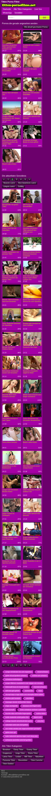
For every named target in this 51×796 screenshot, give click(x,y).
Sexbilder (18, 13)
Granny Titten (32, 750)
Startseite (7, 9)
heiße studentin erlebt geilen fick (17, 717)
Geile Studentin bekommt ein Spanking (11, 324)
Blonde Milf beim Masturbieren (29, 609)
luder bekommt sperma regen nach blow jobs (21, 736)
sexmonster (29, 691)
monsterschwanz (40, 687)
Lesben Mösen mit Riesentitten (8, 70)
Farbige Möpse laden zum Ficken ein (10, 538)
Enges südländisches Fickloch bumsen (30, 538)
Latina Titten (7, 757)
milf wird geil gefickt (12, 691)
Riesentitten (22, 760)
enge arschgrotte (11, 706)
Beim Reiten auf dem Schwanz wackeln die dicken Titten (10, 142)
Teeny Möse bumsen (9, 442)
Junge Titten (20, 753)
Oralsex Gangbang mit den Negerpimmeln (10, 609)
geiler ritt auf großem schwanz (16, 676)
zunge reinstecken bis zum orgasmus (18, 672)
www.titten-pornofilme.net (12, 777)
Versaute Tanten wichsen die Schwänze (32, 586)
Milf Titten (28, 757)
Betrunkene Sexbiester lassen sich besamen (10, 372)
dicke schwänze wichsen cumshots (32, 710)
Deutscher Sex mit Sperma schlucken (9, 562)
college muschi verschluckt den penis (18, 721)
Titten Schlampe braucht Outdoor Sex (31, 491)
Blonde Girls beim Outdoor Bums (8, 348)
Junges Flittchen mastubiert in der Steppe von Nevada (11, 118)
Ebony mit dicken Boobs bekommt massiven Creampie (31, 254)
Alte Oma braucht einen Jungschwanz (31, 467)
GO (44, 17)
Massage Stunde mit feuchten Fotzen (9, 633)
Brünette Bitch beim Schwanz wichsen (9, 395)
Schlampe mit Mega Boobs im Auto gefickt (30, 141)
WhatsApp (7, 13)
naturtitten (29, 698)
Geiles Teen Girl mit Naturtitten (9, 229)
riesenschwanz (42, 672)
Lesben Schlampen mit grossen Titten (10, 253)
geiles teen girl (10, 732)
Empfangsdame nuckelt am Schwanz (31, 657)
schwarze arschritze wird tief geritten (18, 740)
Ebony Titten (18, 750)
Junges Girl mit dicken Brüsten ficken (10, 491)
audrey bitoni (41, 713)
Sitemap (4, 773)
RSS (3, 771)
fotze (40, 691)
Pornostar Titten (9, 760)
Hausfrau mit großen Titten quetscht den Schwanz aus (9, 47)
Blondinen (6, 750)
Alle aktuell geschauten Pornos (36, 27)
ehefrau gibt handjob (12, 698)
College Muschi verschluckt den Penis (10, 657)
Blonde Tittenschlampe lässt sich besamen (10, 300)
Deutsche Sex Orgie (30, 347)
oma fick (40, 721)
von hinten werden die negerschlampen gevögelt (22, 729)
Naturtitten (39, 757)
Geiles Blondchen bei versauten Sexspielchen (31, 419)
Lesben (18, 757)
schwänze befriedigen (13, 679)
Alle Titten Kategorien (23, 9)
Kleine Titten (33, 753)
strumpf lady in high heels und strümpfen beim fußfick (24, 694)
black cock (37, 717)
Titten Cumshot (36, 760)
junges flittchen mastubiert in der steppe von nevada (23, 683)
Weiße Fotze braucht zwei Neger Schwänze (32, 395)
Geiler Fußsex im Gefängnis (8, 514)
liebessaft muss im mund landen (16, 687)
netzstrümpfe (10, 710)
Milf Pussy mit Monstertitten (28, 205)
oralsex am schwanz (39, 676)
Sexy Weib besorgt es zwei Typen (10, 419)
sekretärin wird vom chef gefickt (16, 725)
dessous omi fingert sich (31, 706)
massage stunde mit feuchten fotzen (18, 702)
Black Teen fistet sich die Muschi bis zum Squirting (32, 300)
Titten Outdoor (8, 764)
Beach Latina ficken (9, 164)
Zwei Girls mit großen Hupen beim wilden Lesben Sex (30, 277)
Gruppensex (7, 753)
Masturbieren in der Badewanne (9, 467)
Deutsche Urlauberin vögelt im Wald (30, 372)
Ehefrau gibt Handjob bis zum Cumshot (32, 324)
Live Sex (38, 9)
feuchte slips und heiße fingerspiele (18, 713)
